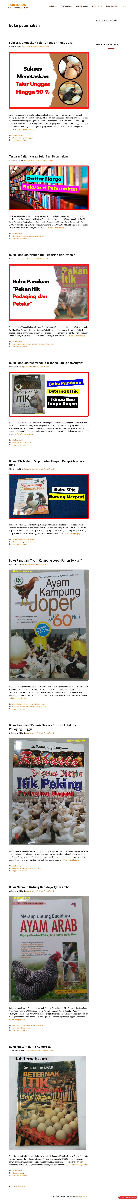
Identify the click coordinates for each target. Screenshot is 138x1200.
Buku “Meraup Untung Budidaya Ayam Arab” (39, 887)
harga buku (32, 236)
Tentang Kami (66, 6)
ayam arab (15, 1028)
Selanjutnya (20, 1186)
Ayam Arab (27, 1025)
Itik (52, 344)
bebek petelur (33, 344)
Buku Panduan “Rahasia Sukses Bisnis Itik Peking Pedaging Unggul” (42, 727)
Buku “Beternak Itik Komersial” (30, 1047)
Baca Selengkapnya (26, 129)
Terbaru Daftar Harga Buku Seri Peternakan (38, 156)
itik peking (37, 868)
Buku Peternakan (17, 135)
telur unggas (28, 138)
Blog (125, 6)
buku (13, 236)
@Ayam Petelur (17, 1025)
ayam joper (15, 706)
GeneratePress (82, 1197)
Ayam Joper (29, 704)
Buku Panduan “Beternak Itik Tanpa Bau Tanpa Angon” (46, 363)
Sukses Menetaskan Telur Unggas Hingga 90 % (40, 43)
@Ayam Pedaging (18, 704)
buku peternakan (17, 138)
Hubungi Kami (111, 6)
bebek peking (16, 868)
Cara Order (97, 6)
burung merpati (29, 542)
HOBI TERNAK (17, 5)
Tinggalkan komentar (19, 140)
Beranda (53, 6)
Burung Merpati (29, 539)
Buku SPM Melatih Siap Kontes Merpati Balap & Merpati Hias (46, 463)
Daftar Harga (82, 6)
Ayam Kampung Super (27, 706)
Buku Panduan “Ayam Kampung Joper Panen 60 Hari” (45, 560)
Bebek (14, 344)
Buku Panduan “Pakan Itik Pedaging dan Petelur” (42, 255)
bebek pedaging (22, 344)
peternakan (40, 236)
